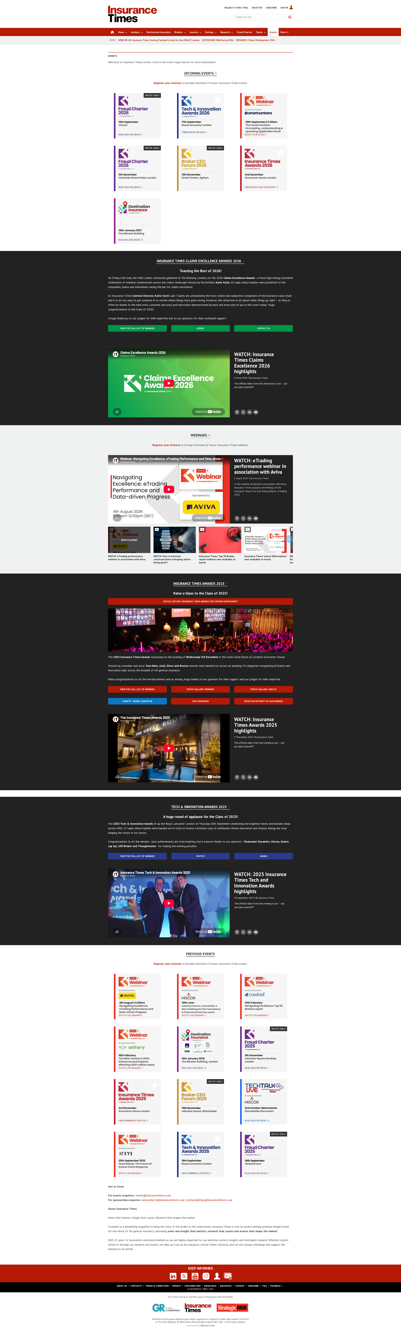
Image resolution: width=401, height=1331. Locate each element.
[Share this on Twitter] (243, 412)
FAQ (264, 1285)
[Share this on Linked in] (249, 412)
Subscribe (271, 7)
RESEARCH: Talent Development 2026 (255, 40)
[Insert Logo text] (132, 21)
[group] (284, 32)
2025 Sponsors (200, 701)
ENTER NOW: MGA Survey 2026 (217, 40)
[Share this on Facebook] (237, 412)
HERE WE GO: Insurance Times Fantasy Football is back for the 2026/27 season (158, 40)
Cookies (239, 1285)
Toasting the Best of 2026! (200, 271)
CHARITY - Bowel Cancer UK (137, 701)
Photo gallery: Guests (263, 689)
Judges (200, 328)
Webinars (199, 435)
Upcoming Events (199, 73)
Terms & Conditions (157, 1285)
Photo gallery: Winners (200, 689)
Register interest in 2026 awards (263, 701)
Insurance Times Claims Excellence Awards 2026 (199, 261)
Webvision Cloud (208, 1325)
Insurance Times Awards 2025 (198, 583)
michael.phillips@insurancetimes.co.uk (209, 1200)
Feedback (275, 1285)
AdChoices (226, 1285)
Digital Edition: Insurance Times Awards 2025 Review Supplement (200, 601)
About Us (122, 1285)
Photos (200, 856)
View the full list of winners (137, 328)
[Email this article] (256, 412)
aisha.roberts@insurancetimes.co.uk (163, 1200)
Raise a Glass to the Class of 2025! (200, 593)
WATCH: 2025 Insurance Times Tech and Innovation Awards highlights (260, 883)
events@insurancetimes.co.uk (153, 1195)
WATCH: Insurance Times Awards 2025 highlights (255, 725)
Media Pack (210, 1285)
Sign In (284, 7)
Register (257, 7)
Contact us (263, 328)
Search (289, 17)
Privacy (176, 1285)
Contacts (136, 1285)
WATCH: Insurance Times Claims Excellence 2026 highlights (254, 363)
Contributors (192, 1285)
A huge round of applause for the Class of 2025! (200, 816)
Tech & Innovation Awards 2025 (199, 806)
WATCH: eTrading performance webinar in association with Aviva (260, 466)
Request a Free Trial (236, 7)
